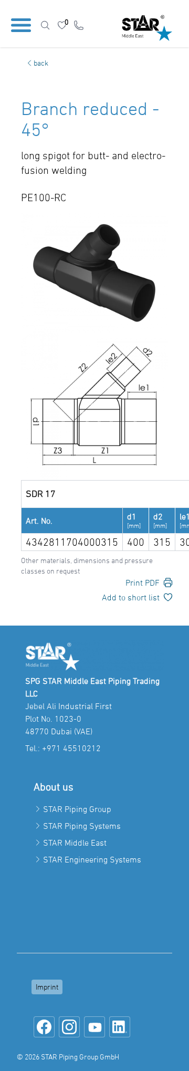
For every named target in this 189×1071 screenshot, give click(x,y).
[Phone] (78, 25)
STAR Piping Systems (82, 825)
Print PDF (142, 582)
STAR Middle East (75, 842)
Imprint (47, 986)
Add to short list (131, 597)
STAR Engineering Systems (92, 859)
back (41, 62)
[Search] (45, 25)
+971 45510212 (71, 748)
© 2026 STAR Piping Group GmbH (68, 1056)
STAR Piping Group (77, 809)
